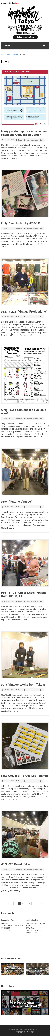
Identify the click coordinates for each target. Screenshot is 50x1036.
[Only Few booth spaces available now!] (25, 375)
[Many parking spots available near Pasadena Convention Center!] (25, 97)
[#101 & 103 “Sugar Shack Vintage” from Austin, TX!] (25, 563)
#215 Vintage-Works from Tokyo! (23, 684)
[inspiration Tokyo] (12, 974)
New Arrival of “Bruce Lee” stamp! (24, 776)
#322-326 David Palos (15, 864)
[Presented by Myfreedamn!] (10, 3)
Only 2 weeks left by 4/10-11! (20, 223)
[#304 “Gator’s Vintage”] (25, 472)
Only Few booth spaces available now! (23, 411)
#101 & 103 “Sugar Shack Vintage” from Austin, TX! (24, 594)
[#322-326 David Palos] (25, 834)
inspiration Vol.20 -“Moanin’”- (10, 54)
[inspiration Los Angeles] (37, 974)
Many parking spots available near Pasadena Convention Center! (24, 133)
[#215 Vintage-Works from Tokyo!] (25, 654)
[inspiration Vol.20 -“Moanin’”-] (25, 39)
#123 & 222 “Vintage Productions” (24, 311)
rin (42, 140)
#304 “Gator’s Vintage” (16, 501)
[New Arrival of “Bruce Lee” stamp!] (25, 746)
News (20, 140)
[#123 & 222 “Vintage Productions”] (25, 282)
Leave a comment (32, 140)
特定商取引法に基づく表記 (25, 1032)
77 (37, 903)
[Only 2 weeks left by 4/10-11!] (25, 193)
